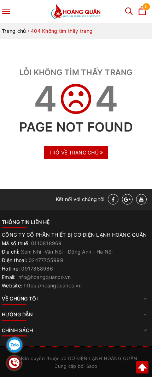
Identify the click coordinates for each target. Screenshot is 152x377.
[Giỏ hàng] (142, 13)
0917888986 (37, 269)
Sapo (92, 366)
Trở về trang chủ (74, 153)
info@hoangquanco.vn (44, 277)
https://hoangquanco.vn (53, 285)
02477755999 (46, 260)
